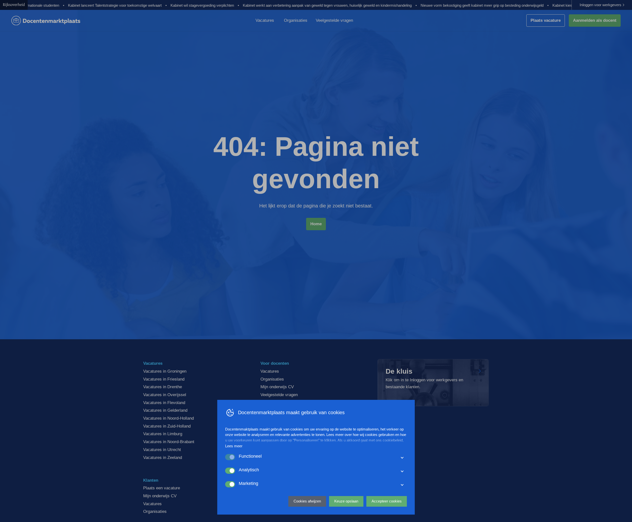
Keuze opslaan (346, 501)
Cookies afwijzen (307, 501)
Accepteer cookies (387, 501)
